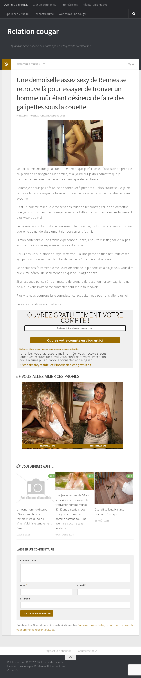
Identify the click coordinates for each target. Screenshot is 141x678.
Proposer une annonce (57, 651)
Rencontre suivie (44, 14)
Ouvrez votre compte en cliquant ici (75, 340)
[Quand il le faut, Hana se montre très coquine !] (114, 488)
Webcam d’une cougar (72, 14)
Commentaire (28, 560)
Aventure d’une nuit (16, 4)
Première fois (69, 4)
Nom (23, 585)
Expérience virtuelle (16, 14)
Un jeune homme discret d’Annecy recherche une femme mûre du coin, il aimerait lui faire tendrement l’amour (34, 518)
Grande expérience (44, 4)
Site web (25, 598)
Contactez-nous (87, 651)
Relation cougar (33, 31)
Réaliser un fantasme (95, 4)
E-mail (81, 585)
